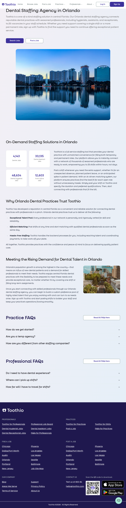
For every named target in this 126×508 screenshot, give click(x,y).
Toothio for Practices (76, 424)
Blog (4, 482)
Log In (102, 4)
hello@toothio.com (75, 486)
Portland (6, 464)
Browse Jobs (32, 4)
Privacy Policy (38, 486)
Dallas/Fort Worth (10, 451)
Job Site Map (37, 468)
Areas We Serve (9, 486)
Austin (5, 455)
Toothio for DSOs (103, 424)
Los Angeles (36, 451)
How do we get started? (20, 329)
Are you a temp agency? (20, 336)
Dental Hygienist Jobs (12, 428)
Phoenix (35, 446)
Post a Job (46, 4)
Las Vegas (36, 455)
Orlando (6, 459)
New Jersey (7, 468)
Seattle (34, 459)
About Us (35, 491)
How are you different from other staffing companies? (38, 343)
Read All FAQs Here (102, 318)
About (89, 4)
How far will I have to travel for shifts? (28, 387)
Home (20, 4)
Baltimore (35, 464)
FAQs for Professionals (41, 433)
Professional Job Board (42, 424)
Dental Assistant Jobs (41, 428)
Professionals (75, 4)
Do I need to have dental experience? (28, 373)
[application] (119, 501)
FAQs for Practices (103, 428)
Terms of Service (10, 491)
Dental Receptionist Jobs (14, 433)
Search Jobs (15, 41)
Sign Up (117, 4)
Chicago (6, 446)
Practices (59, 4)
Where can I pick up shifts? (22, 380)
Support (35, 482)
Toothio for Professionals (13, 424)
